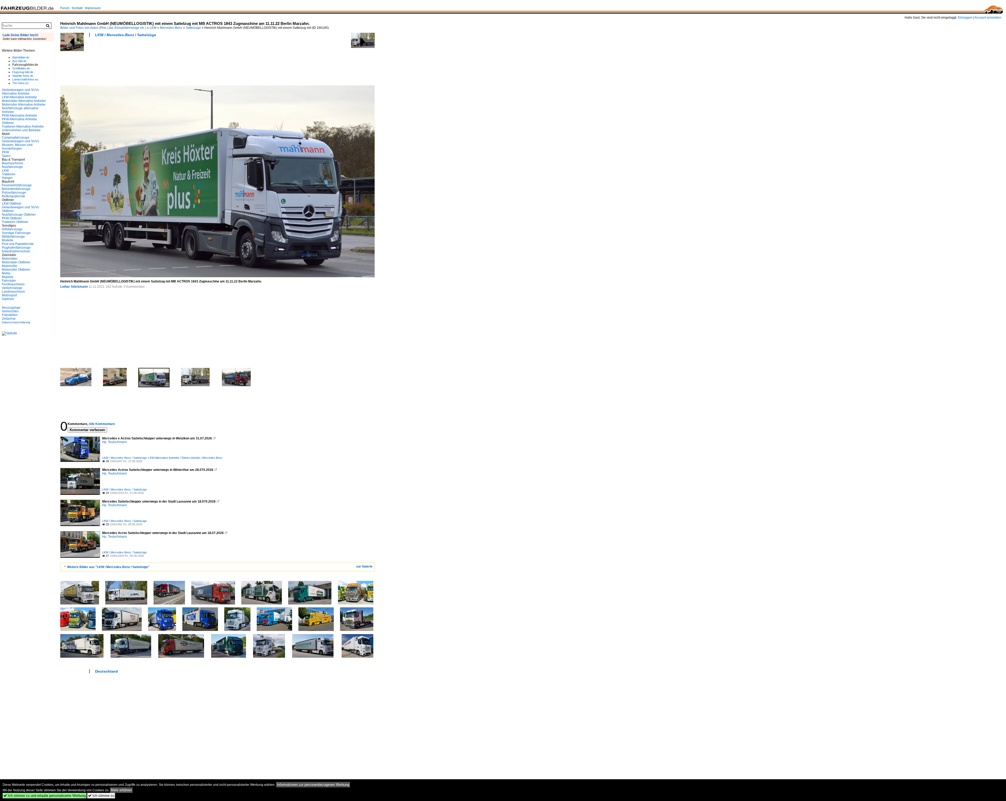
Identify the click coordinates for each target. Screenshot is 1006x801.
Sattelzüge (193, 28)
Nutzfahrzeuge (12, 167)
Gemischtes (10, 311)
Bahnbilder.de (20, 57)
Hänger (7, 178)
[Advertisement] (155, 63)
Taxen (6, 156)
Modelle (7, 240)
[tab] (217, 567)
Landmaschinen (13, 291)
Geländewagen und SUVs (20, 141)
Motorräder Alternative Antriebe (24, 101)
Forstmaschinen (13, 284)
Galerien (8, 299)
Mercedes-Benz (171, 28)
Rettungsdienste (13, 196)
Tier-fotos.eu (20, 83)
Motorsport (9, 295)
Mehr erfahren (121, 790)
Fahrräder (9, 280)
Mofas (6, 273)
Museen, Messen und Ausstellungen (17, 146)
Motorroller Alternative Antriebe (24, 104)
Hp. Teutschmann (114, 442)
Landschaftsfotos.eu (25, 79)
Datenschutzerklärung (16, 322)
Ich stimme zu (101, 796)
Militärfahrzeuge (13, 236)
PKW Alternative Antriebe (19, 115)
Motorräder (10, 258)
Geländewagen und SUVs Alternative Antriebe (20, 91)
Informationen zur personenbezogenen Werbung (313, 785)
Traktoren (8, 174)
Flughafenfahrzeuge (16, 247)
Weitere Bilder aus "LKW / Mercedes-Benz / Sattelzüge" (108, 567)
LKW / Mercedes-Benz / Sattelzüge (125, 35)
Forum (64, 8)
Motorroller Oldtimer (16, 269)
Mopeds (7, 277)
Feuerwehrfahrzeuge (17, 185)
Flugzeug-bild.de (22, 72)
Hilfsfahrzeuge (12, 229)
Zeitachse (9, 318)
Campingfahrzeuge (15, 137)
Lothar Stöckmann (74, 286)
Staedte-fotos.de (22, 75)
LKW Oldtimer (11, 203)
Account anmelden (988, 17)
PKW (5, 152)
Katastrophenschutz (16, 251)
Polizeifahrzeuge (14, 192)
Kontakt (77, 8)
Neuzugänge (11, 307)
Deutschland (106, 671)
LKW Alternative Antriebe (19, 97)
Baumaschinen (12, 163)
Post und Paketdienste (18, 244)
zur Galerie (364, 566)
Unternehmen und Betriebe (21, 130)
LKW (153, 28)
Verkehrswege (12, 288)
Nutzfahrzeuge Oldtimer (19, 214)
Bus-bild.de (19, 61)
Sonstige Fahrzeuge (16, 233)
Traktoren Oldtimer (15, 222)
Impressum (93, 8)
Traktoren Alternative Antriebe (23, 126)
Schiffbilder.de (21, 68)
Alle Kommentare (102, 424)
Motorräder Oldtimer (16, 262)
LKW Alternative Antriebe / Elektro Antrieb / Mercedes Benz (185, 457)
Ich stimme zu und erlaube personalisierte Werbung (44, 796)
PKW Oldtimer (12, 218)
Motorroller (9, 266)
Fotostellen (10, 315)
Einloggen (965, 17)
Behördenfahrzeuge (16, 189)
